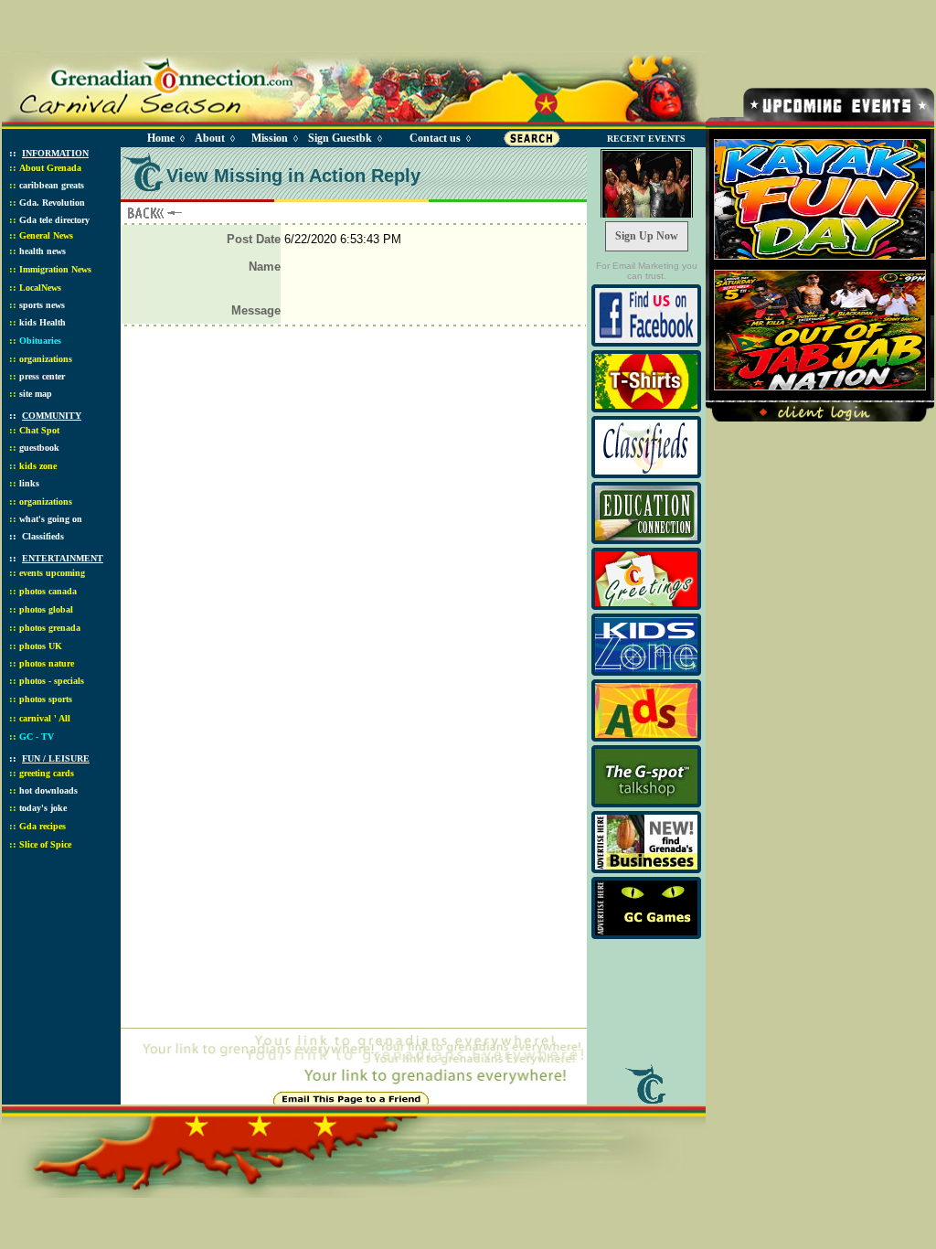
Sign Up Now (646, 236)
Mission (269, 138)
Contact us (435, 138)
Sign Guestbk (343, 138)
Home (161, 138)
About (210, 138)
